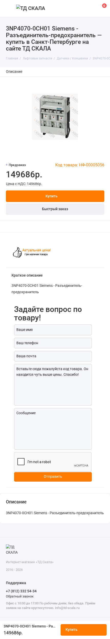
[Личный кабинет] (90, 8)
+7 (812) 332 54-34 (21, 591)
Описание (14, 71)
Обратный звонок (20, 596)
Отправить (53, 476)
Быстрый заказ (55, 209)
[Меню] (8, 8)
